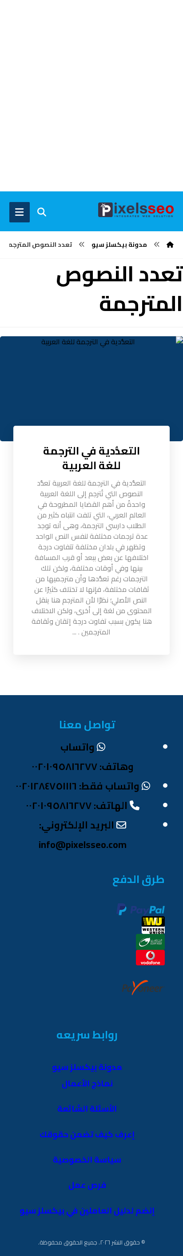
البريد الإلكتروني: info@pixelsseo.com (83, 835)
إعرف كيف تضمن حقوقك (87, 1134)
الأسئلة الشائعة (87, 1108)
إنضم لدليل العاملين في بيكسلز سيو (87, 1210)
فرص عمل (87, 1185)
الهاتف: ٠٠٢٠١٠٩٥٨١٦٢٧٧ (76, 805)
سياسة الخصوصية (87, 1159)
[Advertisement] (91, 95)
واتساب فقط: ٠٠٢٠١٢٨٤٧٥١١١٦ (77, 786)
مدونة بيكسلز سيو (87, 1067)
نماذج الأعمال (87, 1083)
